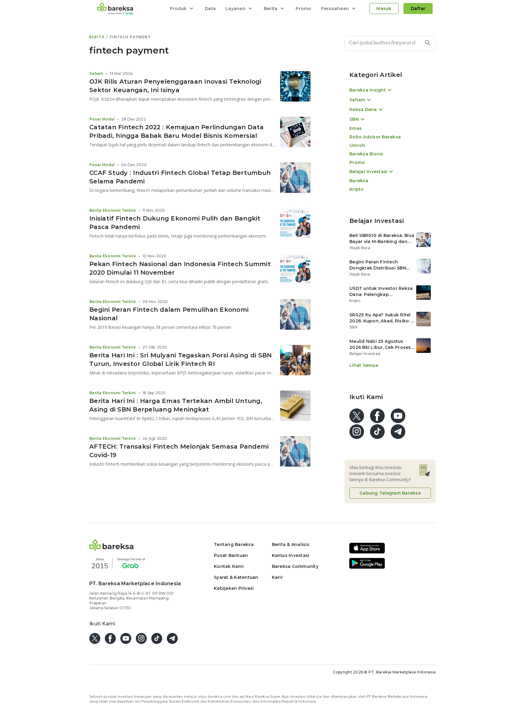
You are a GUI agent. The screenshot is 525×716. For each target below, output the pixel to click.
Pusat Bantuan (231, 555)
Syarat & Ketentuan (236, 577)
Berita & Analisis (290, 544)
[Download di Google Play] (367, 568)
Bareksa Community (295, 566)
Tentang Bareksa (234, 544)
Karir (277, 577)
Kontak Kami (229, 566)
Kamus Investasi (291, 555)
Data (210, 8)
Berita (97, 37)
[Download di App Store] (367, 552)
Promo (303, 8)
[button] (111, 549)
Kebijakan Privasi (234, 588)
